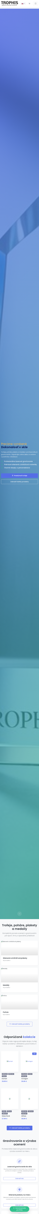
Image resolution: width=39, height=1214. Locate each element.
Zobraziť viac (19, 1178)
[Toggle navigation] (35, 3)
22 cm (9, 1111)
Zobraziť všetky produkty (19, 482)
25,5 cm (11, 1074)
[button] (23, 3)
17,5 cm (24, 1074)
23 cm (4, 1076)
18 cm (4, 1111)
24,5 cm (24, 1113)
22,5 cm (24, 1076)
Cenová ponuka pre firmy (20, 1209)
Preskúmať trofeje (20, 476)
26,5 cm (5, 1113)
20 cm (30, 1074)
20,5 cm (5, 1074)
